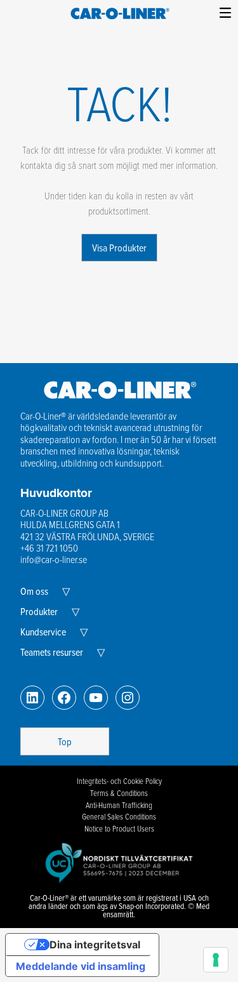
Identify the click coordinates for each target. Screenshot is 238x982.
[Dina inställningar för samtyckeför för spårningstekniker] (216, 960)
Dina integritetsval (95, 944)
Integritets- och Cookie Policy (119, 780)
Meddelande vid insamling (80, 966)
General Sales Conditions (119, 816)
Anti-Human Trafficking (119, 805)
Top (65, 741)
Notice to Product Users (119, 828)
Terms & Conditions (119, 793)
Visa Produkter (119, 248)
